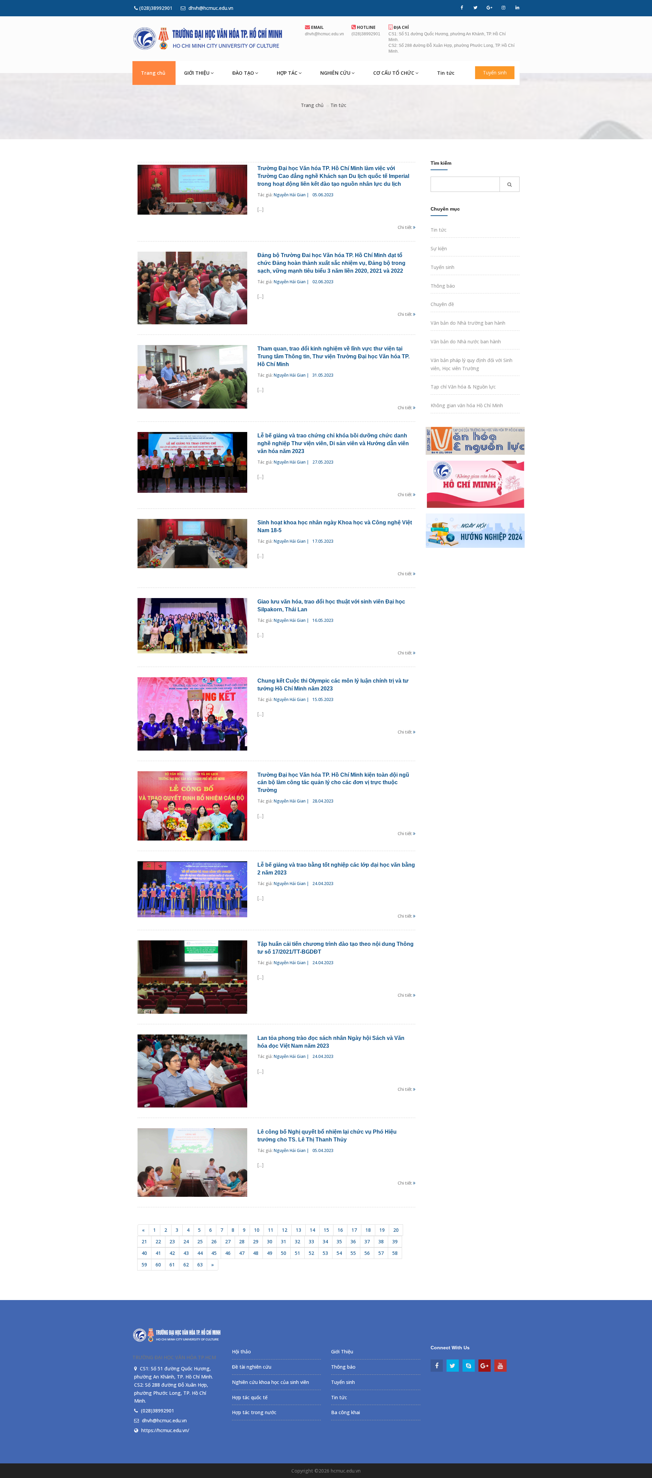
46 (228, 1253)
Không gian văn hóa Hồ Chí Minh (467, 405)
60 (158, 1264)
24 (186, 1241)
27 (228, 1241)
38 (381, 1241)
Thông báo (443, 286)
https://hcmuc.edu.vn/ (165, 1430)
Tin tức (445, 73)
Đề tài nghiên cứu (251, 1367)
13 (298, 1230)
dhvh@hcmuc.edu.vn (210, 8)
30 (269, 1241)
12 (284, 1230)
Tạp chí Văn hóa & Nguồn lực (463, 386)
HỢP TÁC (287, 73)
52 (311, 1253)
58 (395, 1253)
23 (172, 1241)
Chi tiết (405, 227)
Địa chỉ (401, 27)
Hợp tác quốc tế (250, 1397)
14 (312, 1230)
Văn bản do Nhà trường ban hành (468, 323)
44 (200, 1253)
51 (297, 1253)
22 (158, 1241)
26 (214, 1241)
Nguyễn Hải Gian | (291, 195)
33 (311, 1241)
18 (368, 1230)
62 (186, 1264)
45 (214, 1253)
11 (270, 1230)
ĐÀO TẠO (243, 73)
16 (340, 1230)
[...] (260, 209)
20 (396, 1230)
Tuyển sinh (495, 72)
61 (172, 1264)
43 (186, 1253)
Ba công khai (345, 1412)
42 (172, 1253)
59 (144, 1264)
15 (326, 1230)
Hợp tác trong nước (254, 1412)
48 (255, 1253)
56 (367, 1253)
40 (144, 1253)
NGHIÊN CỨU (335, 73)
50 (283, 1253)
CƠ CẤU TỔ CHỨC (393, 73)
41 (158, 1253)
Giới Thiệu (342, 1351)
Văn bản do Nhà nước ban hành (466, 341)
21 (144, 1241)
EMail (317, 27)
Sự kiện (439, 248)
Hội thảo (241, 1351)
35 (339, 1241)
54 (339, 1253)
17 (354, 1230)
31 (283, 1241)
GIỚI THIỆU (197, 73)
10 (256, 1230)
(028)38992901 (155, 8)
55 (353, 1253)
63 (200, 1264)
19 (382, 1230)
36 (353, 1241)
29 (255, 1241)
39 (395, 1241)
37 (367, 1241)
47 (241, 1253)
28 (241, 1241)
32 (297, 1241)
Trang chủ (153, 73)
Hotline (366, 27)
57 (381, 1253)
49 (269, 1253)
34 (325, 1241)
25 (200, 1241)
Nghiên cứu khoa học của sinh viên (270, 1382)
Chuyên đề (442, 304)
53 (325, 1253)
